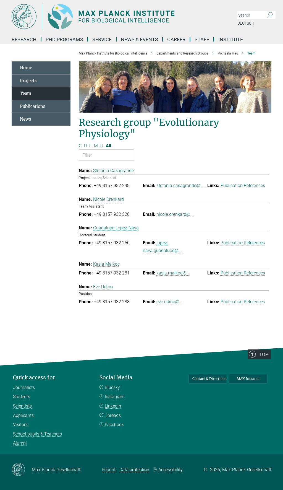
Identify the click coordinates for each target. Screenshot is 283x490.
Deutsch (245, 23)
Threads (113, 415)
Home (26, 67)
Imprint (109, 469)
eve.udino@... (169, 301)
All (108, 145)
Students (21, 396)
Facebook (114, 424)
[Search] (270, 15)
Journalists (24, 387)
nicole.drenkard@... (175, 214)
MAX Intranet (248, 379)
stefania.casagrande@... (180, 185)
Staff (202, 39)
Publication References (243, 185)
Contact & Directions (209, 379)
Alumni (20, 443)
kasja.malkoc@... (173, 273)
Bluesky (112, 387)
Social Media (115, 377)
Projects (28, 80)
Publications (32, 106)
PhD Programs (64, 39)
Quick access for (34, 377)
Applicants (23, 415)
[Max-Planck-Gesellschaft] (22, 469)
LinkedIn (113, 406)
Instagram (115, 396)
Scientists (22, 406)
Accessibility (170, 469)
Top (263, 354)
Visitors (20, 424)
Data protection (134, 469)
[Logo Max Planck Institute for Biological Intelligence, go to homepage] (115, 16)
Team (25, 93)
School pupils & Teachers (37, 434)
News (25, 119)
